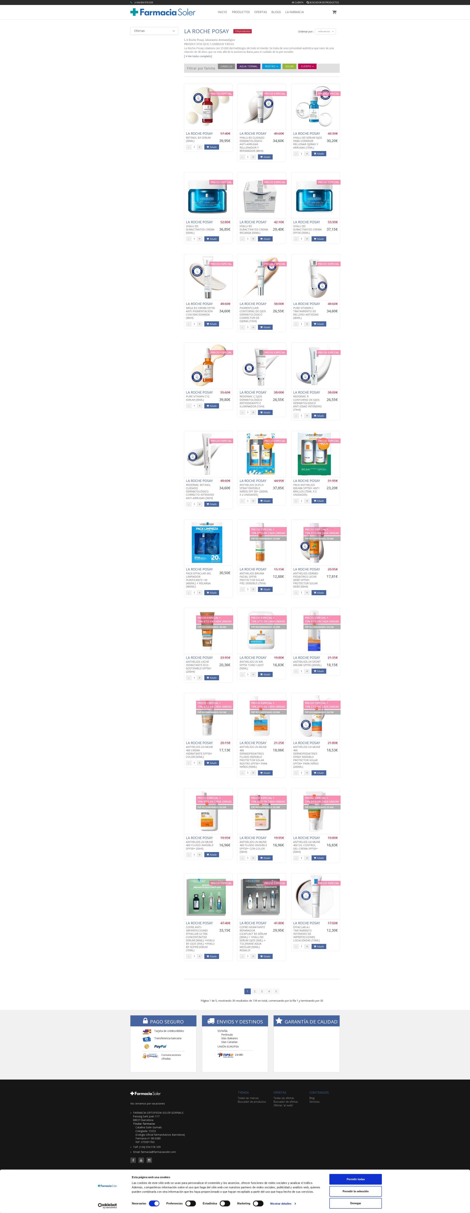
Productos (241, 12)
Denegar (355, 1203)
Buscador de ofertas (286, 1101)
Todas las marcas (248, 1098)
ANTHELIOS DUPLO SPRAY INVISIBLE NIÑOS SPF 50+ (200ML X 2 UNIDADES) (254, 487)
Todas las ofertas (284, 1098)
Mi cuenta (297, 2)
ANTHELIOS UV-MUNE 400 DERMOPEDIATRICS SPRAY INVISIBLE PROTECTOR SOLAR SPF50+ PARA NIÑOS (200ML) (307, 754)
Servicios (314, 1101)
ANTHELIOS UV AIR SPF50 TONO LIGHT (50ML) (253, 663)
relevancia (324, 31)
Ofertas (260, 12)
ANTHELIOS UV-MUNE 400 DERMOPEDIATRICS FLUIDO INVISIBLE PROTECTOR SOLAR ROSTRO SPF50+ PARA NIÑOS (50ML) (253, 754)
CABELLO (226, 66)
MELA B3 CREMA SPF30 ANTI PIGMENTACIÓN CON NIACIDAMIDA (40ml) (200, 311)
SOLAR (289, 66)
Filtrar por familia (201, 68)
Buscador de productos (324, 2)
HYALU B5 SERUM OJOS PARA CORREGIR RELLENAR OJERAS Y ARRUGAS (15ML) (307, 140)
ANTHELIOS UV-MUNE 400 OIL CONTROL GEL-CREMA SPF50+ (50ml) (307, 845)
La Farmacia (294, 12)
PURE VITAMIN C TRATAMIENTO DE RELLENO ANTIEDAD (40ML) (307, 311)
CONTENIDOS (319, 1093)
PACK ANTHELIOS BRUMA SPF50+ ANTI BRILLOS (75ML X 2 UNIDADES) (307, 487)
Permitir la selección (356, 1191)
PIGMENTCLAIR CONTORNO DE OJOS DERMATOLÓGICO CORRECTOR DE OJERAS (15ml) (253, 312)
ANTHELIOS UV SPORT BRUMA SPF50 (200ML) (307, 661)
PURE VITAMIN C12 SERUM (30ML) (200, 395)
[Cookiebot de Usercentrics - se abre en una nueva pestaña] (107, 1206)
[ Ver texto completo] (198, 56)
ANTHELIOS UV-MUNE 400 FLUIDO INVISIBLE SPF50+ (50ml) (200, 843)
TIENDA (243, 1093)
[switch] (190, 1203)
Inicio (222, 12)
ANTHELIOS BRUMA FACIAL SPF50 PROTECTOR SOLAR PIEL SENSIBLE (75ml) (253, 576)
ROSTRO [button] (270, 66)
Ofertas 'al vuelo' (283, 1105)
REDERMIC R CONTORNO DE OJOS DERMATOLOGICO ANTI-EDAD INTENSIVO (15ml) (307, 400)
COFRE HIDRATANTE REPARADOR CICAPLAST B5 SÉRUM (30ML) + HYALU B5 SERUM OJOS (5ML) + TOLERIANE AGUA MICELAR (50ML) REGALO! (253, 936)
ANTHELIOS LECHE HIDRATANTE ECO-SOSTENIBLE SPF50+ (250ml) (200, 664)
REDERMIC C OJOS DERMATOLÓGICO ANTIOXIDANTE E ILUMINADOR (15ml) (253, 399)
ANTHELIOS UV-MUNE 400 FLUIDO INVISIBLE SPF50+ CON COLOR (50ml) (253, 845)
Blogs (276, 12)
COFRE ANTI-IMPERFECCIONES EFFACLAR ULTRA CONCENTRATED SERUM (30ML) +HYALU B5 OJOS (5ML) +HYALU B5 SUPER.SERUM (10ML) (200, 936)
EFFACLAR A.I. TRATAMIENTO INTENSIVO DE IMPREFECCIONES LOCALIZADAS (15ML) (307, 931)
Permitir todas (356, 1179)
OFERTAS (280, 1093)
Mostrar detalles (280, 1203)
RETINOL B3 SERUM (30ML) (200, 137)
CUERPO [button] (306, 66)
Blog (311, 1098)
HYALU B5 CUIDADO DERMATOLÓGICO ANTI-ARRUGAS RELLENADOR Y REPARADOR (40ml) (253, 142)
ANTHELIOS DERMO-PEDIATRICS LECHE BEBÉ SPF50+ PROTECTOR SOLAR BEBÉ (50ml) (307, 577)
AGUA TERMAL (249, 66)
